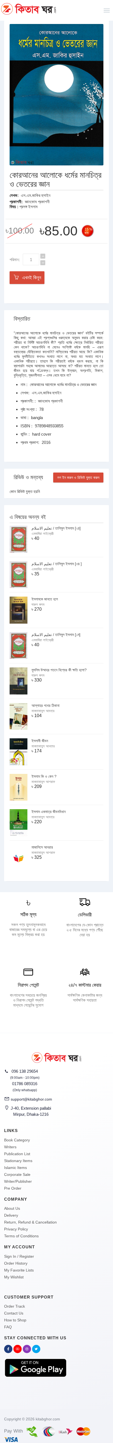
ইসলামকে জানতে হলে (45, 599)
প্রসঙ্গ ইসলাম (28, 206)
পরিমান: (15, 259)
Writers (10, 1147)
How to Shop (15, 1320)
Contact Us (13, 1313)
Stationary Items (18, 1160)
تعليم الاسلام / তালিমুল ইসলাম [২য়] (56, 528)
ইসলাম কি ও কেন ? (44, 776)
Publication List (17, 1154)
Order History (15, 1263)
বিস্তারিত (22, 319)
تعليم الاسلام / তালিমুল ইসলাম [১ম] (56, 634)
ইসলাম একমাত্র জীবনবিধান (49, 811)
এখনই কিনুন (30, 277)
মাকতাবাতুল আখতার (43, 746)
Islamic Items (15, 1167)
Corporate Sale (17, 1174)
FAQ (8, 1327)
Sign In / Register (19, 1256)
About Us (12, 1208)
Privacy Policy (16, 1229)
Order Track (14, 1306)
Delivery (11, 1215)
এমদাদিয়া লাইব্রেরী (42, 534)
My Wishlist (14, 1277)
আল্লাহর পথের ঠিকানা (46, 705)
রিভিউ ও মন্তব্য (28, 477)
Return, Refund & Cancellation (30, 1222)
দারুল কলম (38, 604)
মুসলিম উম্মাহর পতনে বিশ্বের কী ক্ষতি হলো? (59, 670)
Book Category (17, 1140)
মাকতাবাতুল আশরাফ (43, 782)
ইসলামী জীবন (40, 741)
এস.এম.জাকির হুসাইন (35, 195)
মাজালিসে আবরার (42, 847)
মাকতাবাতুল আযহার (43, 711)
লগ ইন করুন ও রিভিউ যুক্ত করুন (78, 477)
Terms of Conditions (21, 1236)
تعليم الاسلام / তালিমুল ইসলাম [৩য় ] (57, 564)
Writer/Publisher (18, 1181)
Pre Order (12, 1188)
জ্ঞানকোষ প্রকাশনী (37, 201)
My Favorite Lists (19, 1270)
